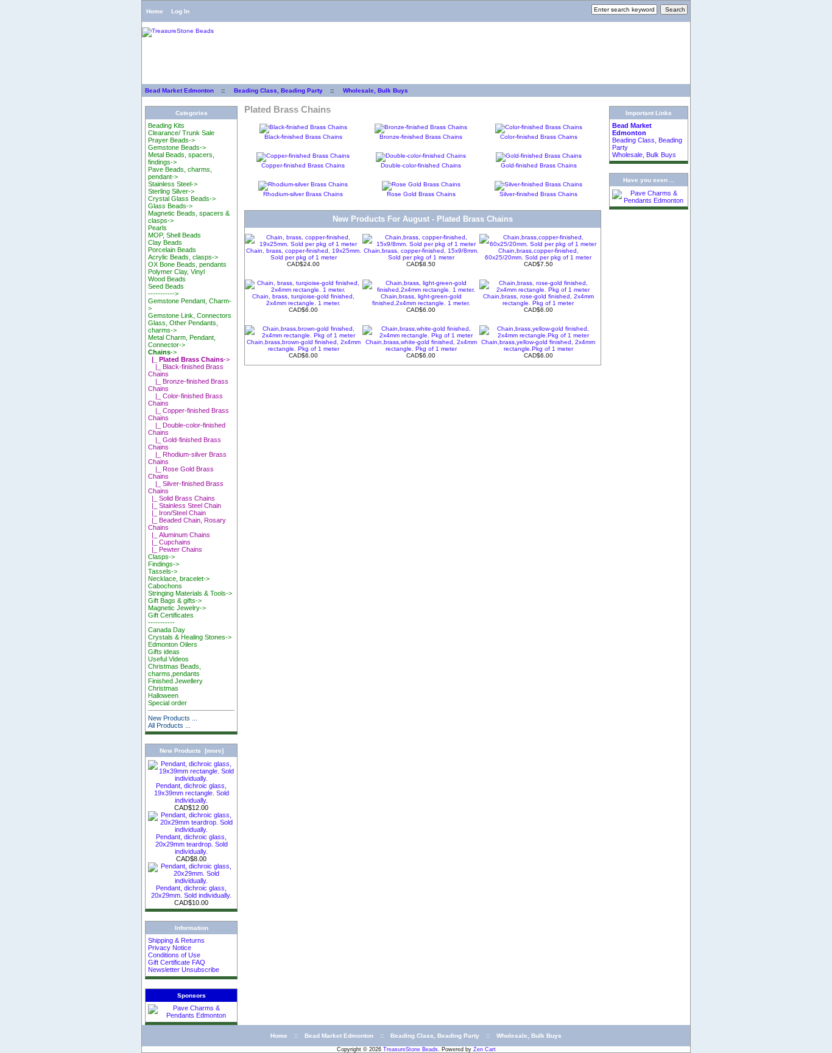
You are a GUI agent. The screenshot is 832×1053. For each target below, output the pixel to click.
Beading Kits (166, 125)
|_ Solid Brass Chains (181, 498)
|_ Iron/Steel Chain (177, 512)
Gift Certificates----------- (171, 618)
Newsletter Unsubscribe (183, 969)
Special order (167, 702)
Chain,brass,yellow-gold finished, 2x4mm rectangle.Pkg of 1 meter (538, 345)
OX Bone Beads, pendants (187, 264)
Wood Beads (167, 279)
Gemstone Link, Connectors (189, 315)
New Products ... (172, 718)
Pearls (157, 227)
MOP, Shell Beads (174, 235)
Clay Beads (165, 242)
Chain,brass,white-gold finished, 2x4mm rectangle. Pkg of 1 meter (421, 345)
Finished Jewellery (175, 681)
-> (162, 352)
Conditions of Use (174, 955)
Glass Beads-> (170, 206)
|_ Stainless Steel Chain (184, 505)
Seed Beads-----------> (166, 290)
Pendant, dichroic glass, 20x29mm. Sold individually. (191, 891)
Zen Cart (484, 1049)
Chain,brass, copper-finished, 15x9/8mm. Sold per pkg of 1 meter (421, 254)
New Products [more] (192, 750)
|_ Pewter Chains (175, 549)
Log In (180, 11)
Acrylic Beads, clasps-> (183, 257)
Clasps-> (161, 556)
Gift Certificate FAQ (176, 962)
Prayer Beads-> (171, 140)
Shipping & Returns (176, 940)
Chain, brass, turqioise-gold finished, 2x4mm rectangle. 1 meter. (303, 299)
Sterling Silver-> (171, 191)
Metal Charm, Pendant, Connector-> (182, 341)
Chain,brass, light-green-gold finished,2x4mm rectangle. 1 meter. (421, 299)
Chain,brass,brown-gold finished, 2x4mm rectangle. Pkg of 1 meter (304, 345)
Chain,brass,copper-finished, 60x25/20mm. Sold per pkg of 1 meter (538, 254)
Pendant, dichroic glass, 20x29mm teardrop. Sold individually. (191, 844)
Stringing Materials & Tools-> (190, 593)
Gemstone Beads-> (177, 147)
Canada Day (166, 629)
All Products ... (169, 725)
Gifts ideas (164, 651)
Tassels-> (162, 571)
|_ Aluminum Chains (179, 534)
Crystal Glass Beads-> (182, 198)
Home (154, 11)
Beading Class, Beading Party (278, 90)
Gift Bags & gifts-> (175, 600)
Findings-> (163, 564)
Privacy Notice (169, 947)
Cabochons (165, 586)
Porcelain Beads (172, 249)
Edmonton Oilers (172, 644)
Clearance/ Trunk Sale (181, 132)
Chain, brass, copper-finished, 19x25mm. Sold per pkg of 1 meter (303, 254)
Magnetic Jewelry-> (177, 607)
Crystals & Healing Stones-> (189, 637)
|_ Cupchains (169, 542)
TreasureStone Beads (410, 1049)
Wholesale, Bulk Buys (375, 90)
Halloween (163, 695)
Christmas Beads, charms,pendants (174, 670)
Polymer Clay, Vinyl (176, 271)
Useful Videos (168, 659)
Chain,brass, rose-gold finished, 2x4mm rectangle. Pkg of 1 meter (538, 299)
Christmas (163, 688)
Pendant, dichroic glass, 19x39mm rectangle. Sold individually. (191, 793)
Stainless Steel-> (172, 184)
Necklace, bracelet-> (179, 578)
